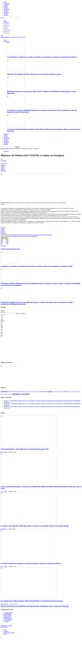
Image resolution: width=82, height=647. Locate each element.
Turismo (6, 10)
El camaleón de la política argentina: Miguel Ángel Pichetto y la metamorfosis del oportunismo (32, 601)
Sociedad (6, 5)
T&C (5, 634)
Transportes (7, 9)
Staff (5, 20)
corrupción (25, 391)
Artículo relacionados (6, 249)
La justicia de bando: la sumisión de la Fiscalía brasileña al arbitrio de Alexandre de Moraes (31, 563)
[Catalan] (6, 23)
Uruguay (16, 393)
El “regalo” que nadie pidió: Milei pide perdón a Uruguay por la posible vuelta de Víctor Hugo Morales (35, 526)
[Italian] (6, 28)
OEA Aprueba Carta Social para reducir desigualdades (23, 236)
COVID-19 (28, 391)
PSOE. (11, 394)
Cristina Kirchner (34, 391)
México (70, 391)
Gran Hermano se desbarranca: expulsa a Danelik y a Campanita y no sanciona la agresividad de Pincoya (42, 57)
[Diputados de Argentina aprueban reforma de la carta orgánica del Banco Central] (16, 71)
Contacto (6, 22)
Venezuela (25, 394)
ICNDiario (3, 160)
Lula (63, 391)
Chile (16, 391)
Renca (51, 606)
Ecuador (40, 391)
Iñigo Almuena (4, 604)
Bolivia (10, 391)
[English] (6, 25)
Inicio (5, 2)
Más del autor (16, 249)
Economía (6, 12)
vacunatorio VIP (22, 606)
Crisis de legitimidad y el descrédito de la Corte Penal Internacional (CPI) (25, 449)
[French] (6, 26)
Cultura (6, 6)
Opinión (6, 15)
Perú (8, 394)
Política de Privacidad (9, 632)
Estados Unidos (55, 391)
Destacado (8, 615)
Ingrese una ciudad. (21, 313)
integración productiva (39, 606)
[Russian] (6, 31)
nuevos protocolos (8, 606)
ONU (76, 391)
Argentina (4, 391)
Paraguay (78, 391)
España (49, 391)
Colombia (20, 391)
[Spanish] (6, 33)
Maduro (66, 391)
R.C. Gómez (4, 452)
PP (9, 394)
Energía (6, 7)
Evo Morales (60, 391)
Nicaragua (73, 391)
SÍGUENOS (4, 627)
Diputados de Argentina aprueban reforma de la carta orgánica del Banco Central (34, 74)
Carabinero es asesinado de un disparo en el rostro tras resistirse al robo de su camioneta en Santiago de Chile (36, 266)
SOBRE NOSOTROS (6, 625)
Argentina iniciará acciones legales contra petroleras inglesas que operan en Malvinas (30, 234)
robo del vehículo (61, 606)
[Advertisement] (41, 349)
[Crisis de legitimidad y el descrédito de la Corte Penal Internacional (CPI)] (28, 446)
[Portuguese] (7, 29)
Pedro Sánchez (4, 394)
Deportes (6, 13)
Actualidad (6, 3)
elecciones (44, 391)
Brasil (13, 391)
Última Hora (8, 618)
